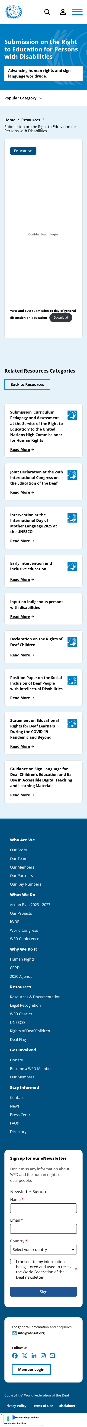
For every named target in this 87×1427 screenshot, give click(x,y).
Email (16, 1220)
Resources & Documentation (35, 997)
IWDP (14, 922)
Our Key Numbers (25, 884)
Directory (18, 1132)
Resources (30, 120)
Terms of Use (42, 1405)
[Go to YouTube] (52, 1356)
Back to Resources (27, 384)
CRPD (15, 968)
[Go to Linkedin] (34, 1356)
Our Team (18, 858)
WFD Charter (21, 1014)
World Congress (24, 930)
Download (61, 317)
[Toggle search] (47, 12)
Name (17, 1199)
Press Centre (21, 1115)
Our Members (22, 867)
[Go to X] (24, 1356)
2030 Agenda (21, 976)
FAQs (14, 1123)
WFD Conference (24, 939)
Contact (17, 1097)
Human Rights (22, 959)
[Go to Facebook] (15, 1356)
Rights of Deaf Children (30, 1031)
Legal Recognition (25, 1005)
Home (9, 120)
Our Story (18, 850)
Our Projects (21, 913)
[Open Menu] (77, 12)
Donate (16, 1060)
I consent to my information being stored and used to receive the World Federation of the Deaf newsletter (46, 1269)
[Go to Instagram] (43, 1356)
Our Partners (21, 875)
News (14, 1106)
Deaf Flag (18, 1039)
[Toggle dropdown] (63, 12)
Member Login (31, 1369)
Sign (43, 1291)
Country (18, 1241)
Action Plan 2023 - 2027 (30, 905)
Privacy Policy (15, 1405)
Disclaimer (67, 1405)
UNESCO (17, 1022)
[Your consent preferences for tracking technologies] (8, 1418)
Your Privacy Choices (27, 1417)
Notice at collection (15, 1423)
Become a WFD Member (31, 1069)
